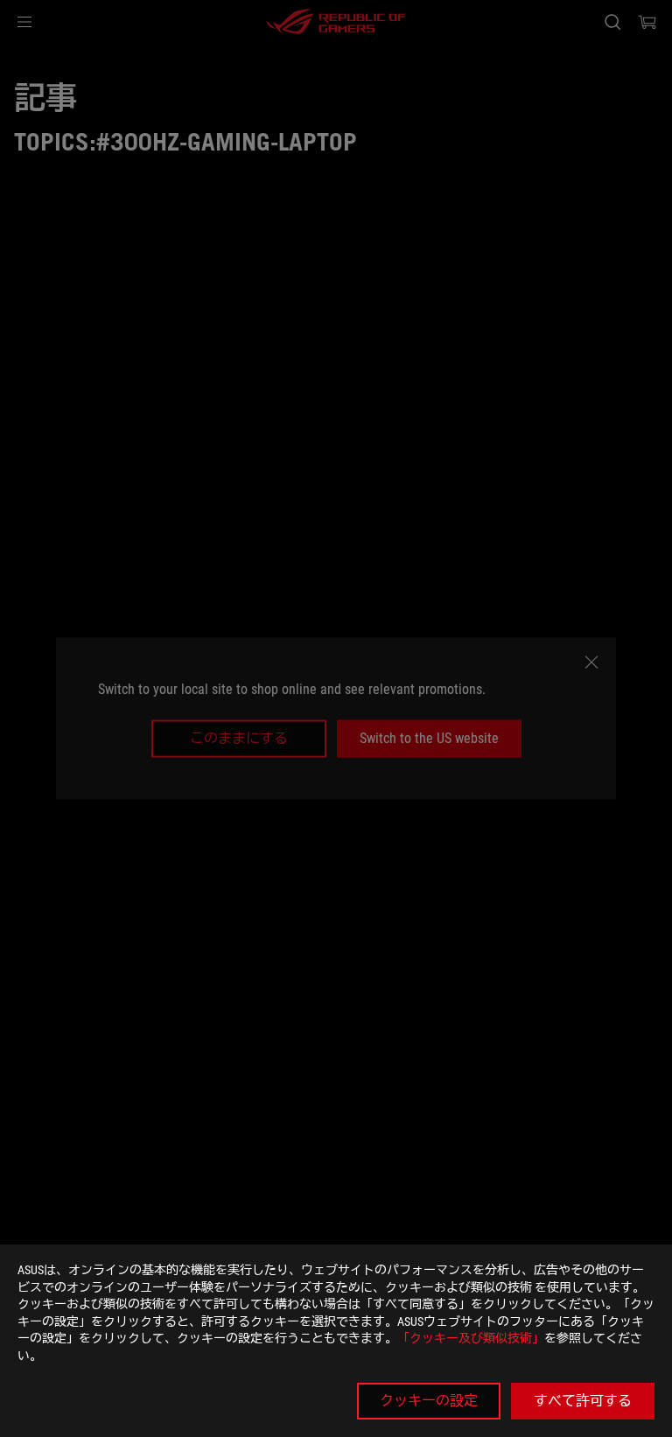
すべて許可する (583, 1400)
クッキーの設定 (429, 1400)
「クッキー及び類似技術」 (470, 1338)
